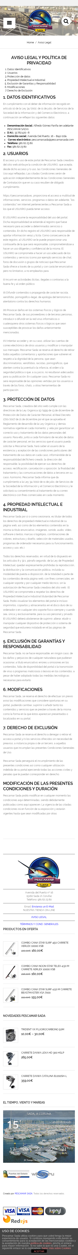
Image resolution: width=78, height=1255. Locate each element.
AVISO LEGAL (39, 917)
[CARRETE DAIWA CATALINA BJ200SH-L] (10, 1082)
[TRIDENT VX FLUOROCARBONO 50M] (10, 1035)
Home (30, 42)
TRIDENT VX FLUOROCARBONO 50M (42, 1029)
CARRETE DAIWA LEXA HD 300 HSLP (42, 1052)
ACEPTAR (39, 1251)
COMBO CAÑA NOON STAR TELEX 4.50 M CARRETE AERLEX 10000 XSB (45, 968)
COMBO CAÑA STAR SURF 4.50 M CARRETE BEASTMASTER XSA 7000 (46, 991)
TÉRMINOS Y (27, 924)
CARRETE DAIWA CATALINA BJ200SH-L (44, 1076)
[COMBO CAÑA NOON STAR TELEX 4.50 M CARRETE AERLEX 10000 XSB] (10, 972)
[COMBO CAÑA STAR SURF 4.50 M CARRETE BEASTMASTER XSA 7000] (10, 995)
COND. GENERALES (47, 924)
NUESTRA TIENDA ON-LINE (39, 910)
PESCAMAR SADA (23, 1193)
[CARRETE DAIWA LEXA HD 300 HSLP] (10, 1058)
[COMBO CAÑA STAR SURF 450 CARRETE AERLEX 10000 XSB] (10, 948)
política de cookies (41, 1243)
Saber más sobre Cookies (56, 1248)
